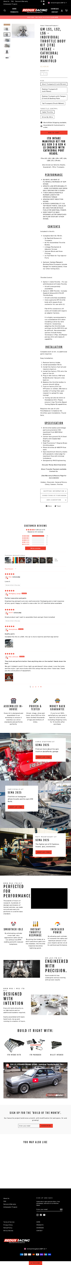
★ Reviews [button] (35, 1263)
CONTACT (55, 12)
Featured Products (51, 25)
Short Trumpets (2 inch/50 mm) (54, 84)
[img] (9, 574)
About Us (6, 1)
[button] (26, 536)
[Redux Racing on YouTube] (44, 1215)
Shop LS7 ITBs (16, 807)
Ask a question (54, 500)
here (57, 269)
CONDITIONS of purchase (54, 495)
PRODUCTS (14, 12)
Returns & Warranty (21, 1)
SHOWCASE (55, 9)
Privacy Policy (8, 1225)
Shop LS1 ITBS (43, 852)
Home (42, 25)
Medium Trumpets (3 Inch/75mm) (49, 90)
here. (42, 415)
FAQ (12, 1)
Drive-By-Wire (47, 117)
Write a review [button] (35, 548)
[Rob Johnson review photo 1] (9, 677)
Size (42, 80)
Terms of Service (8, 1222)
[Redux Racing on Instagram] (37, 1215)
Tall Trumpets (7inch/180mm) (53, 103)
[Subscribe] (61, 1209)
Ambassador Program (10, 4)
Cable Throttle (47, 112)
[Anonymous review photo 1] (9, 643)
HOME (14, 9)
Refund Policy (7, 1228)
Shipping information (54, 491)
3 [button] (35, 687)
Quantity (44, 70)
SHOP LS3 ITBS (43, 757)
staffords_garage (51, 751)
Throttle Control (49, 108)
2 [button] (33, 687)
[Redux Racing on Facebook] (41, 1215)
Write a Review (8, 1230)
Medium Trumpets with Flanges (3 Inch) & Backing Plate (54, 97)
